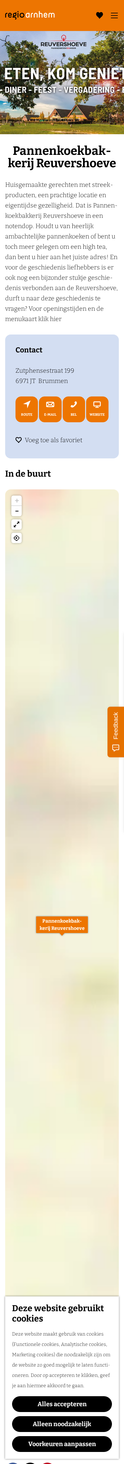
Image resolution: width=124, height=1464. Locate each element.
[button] (62, 928)
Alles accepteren (62, 1404)
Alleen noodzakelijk (62, 1424)
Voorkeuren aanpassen (62, 1444)
